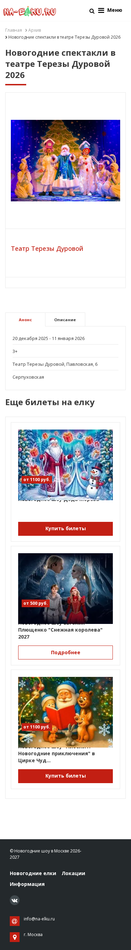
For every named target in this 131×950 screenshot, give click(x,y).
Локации (73, 873)
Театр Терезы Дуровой (47, 248)
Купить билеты (65, 528)
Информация (27, 884)
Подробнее (65, 652)
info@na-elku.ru (39, 919)
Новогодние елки (33, 873)
